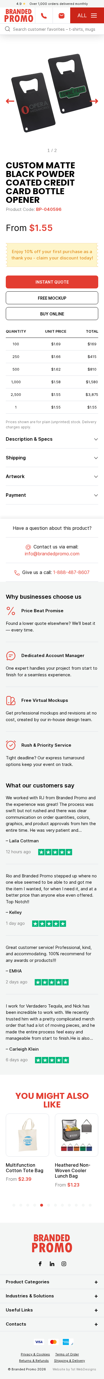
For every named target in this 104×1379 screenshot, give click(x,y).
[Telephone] (44, 15)
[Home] (18, 15)
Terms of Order (67, 1354)
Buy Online (52, 313)
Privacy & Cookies (35, 1354)
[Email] (61, 15)
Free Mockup (52, 298)
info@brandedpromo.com (52, 553)
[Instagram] (64, 1263)
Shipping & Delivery (69, 1361)
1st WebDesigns (83, 1369)
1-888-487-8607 (71, 572)
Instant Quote (52, 282)
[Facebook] (40, 1263)
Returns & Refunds (34, 1361)
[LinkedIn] (52, 1263)
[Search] (7, 28)
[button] (10, 100)
